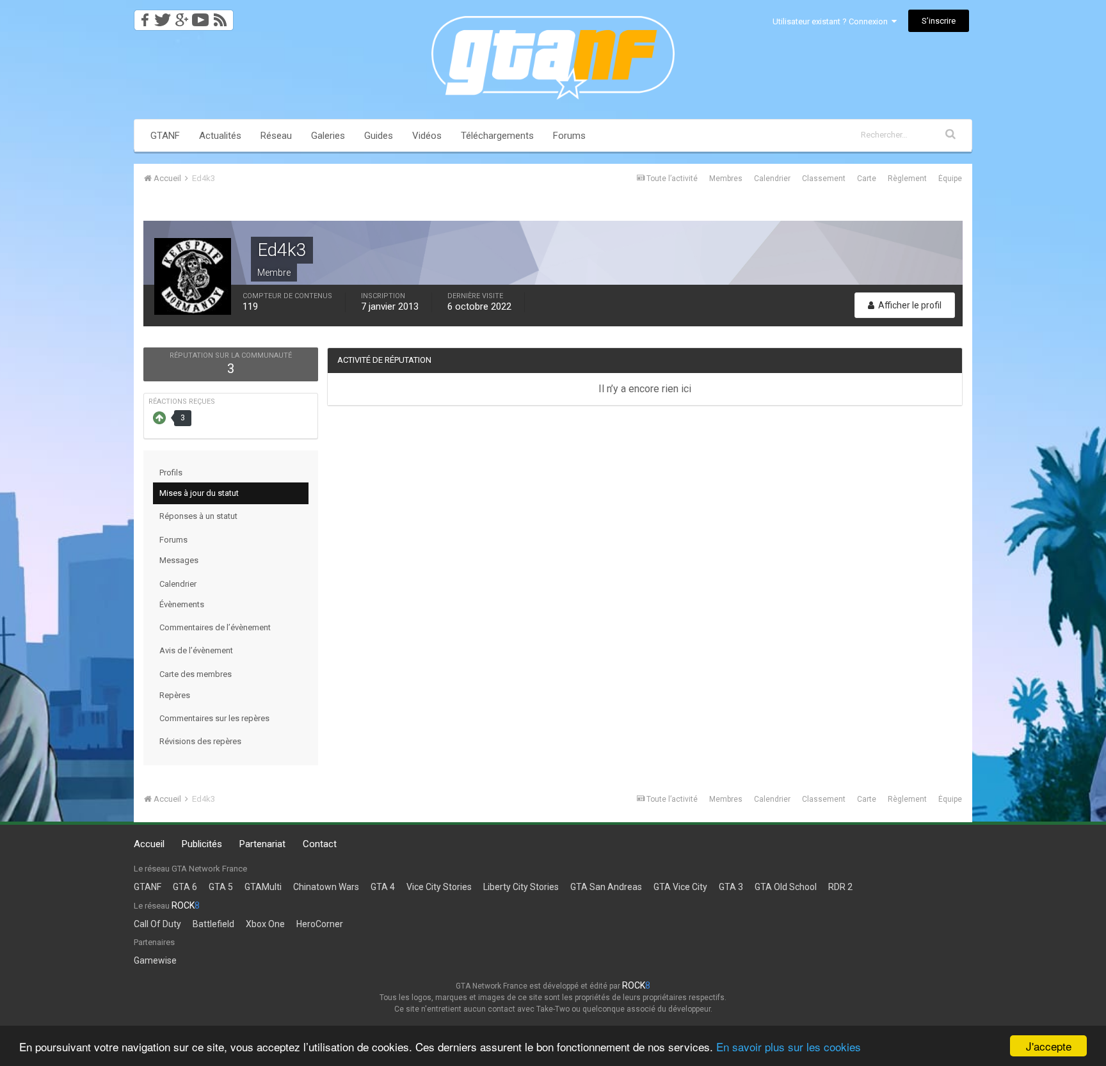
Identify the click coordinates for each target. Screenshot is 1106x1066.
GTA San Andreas (606, 887)
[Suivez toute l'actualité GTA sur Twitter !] (162, 16)
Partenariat (262, 844)
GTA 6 (185, 887)
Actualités (220, 135)
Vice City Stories (439, 887)
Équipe (950, 178)
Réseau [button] (276, 135)
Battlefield (213, 924)
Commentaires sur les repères (214, 718)
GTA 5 (221, 887)
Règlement (907, 178)
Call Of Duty (157, 924)
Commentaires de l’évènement (215, 627)
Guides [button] (378, 135)
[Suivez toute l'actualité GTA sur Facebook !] (143, 16)
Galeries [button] (328, 135)
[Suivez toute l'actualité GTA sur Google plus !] (181, 16)
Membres (725, 178)
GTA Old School (786, 887)
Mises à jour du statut (199, 493)
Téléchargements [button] (497, 135)
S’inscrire (939, 21)
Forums (569, 135)
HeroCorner (319, 924)
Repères (174, 695)
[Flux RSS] (222, 16)
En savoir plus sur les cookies (788, 1046)
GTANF (165, 135)
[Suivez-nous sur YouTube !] (200, 16)
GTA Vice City (680, 887)
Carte (866, 178)
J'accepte (1048, 1046)
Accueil (149, 844)
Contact (320, 844)
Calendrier (772, 178)
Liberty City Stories (521, 887)
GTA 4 (383, 887)
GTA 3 (731, 887)
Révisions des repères (200, 741)
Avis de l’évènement (196, 650)
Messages (178, 560)
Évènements (181, 604)
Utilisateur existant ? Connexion (832, 21)
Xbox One (265, 924)
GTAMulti (263, 887)
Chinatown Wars (326, 887)
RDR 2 (840, 887)
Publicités (202, 844)
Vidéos (427, 135)
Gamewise (155, 960)
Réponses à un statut (198, 516)
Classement (824, 178)
